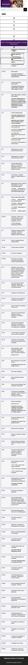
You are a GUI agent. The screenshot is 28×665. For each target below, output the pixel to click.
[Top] (12, 59)
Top (12, 62)
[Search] (25, 9)
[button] (12, 55)
